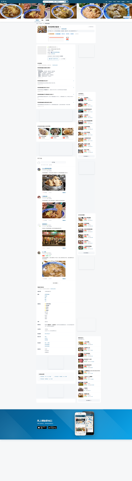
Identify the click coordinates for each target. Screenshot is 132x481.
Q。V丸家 (44, 251)
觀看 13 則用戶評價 (54, 58)
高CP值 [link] (46, 338)
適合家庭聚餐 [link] (47, 344)
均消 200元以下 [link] (47, 333)
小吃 (43, 23)
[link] (90, 100)
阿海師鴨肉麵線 (53, 27)
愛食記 (37, 23)
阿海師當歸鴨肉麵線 (56, 52)
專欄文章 (118, 1)
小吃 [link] (63, 33)
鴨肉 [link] (45, 297)
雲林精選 (40, 23)
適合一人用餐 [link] (47, 342)
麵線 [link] (45, 299)
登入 (106, 1)
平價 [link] (45, 336)
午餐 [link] (67, 33)
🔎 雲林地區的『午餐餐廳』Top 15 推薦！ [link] (60, 376)
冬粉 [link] (45, 300)
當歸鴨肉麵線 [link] (47, 294)
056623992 (53, 53)
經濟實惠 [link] (46, 339)
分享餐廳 (63, 58)
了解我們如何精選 (55, 65)
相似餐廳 (47, 20)
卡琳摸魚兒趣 (44, 196)
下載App (114, 1)
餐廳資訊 (37, 20)
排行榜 (128, 1)
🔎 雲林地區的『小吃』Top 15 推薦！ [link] (46, 376)
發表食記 (110, 1)
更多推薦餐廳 (86, 252)
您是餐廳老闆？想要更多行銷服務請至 (55, 56)
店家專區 (122, 1)
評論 (42, 20)
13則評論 (67, 40)
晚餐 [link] (72, 33)
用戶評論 (40, 158)
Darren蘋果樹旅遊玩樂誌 (47, 168)
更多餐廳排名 (86, 156)
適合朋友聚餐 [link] (47, 346)
